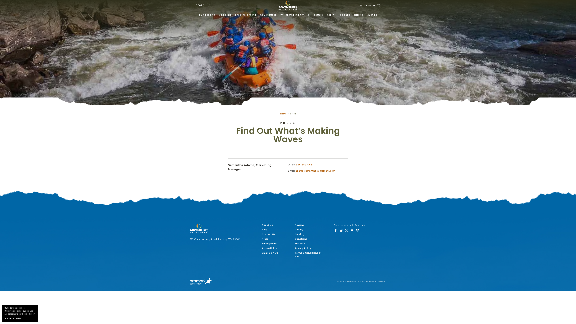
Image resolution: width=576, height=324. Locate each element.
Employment (269, 243)
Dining (359, 15)
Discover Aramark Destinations (351, 225)
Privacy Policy (303, 248)
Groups (345, 15)
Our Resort (207, 15)
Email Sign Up (270, 253)
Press (288, 122)
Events (372, 15)
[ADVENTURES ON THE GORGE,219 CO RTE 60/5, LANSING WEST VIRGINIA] (288, 5)
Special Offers (245, 15)
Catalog (299, 234)
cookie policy (28, 314)
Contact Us (268, 234)
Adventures (268, 15)
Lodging (225, 15)
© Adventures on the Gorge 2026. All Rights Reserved (362, 281)
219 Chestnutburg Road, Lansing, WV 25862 (215, 239)
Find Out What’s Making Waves (288, 135)
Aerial (331, 15)
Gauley (318, 15)
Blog (264, 229)
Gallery (299, 229)
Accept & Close (12, 318)
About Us (267, 225)
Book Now (367, 5)
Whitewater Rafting (295, 15)
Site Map (300, 243)
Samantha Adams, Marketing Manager (250, 167)
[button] (207, 5)
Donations (301, 239)
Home (283, 114)
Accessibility (269, 248)
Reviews (300, 225)
